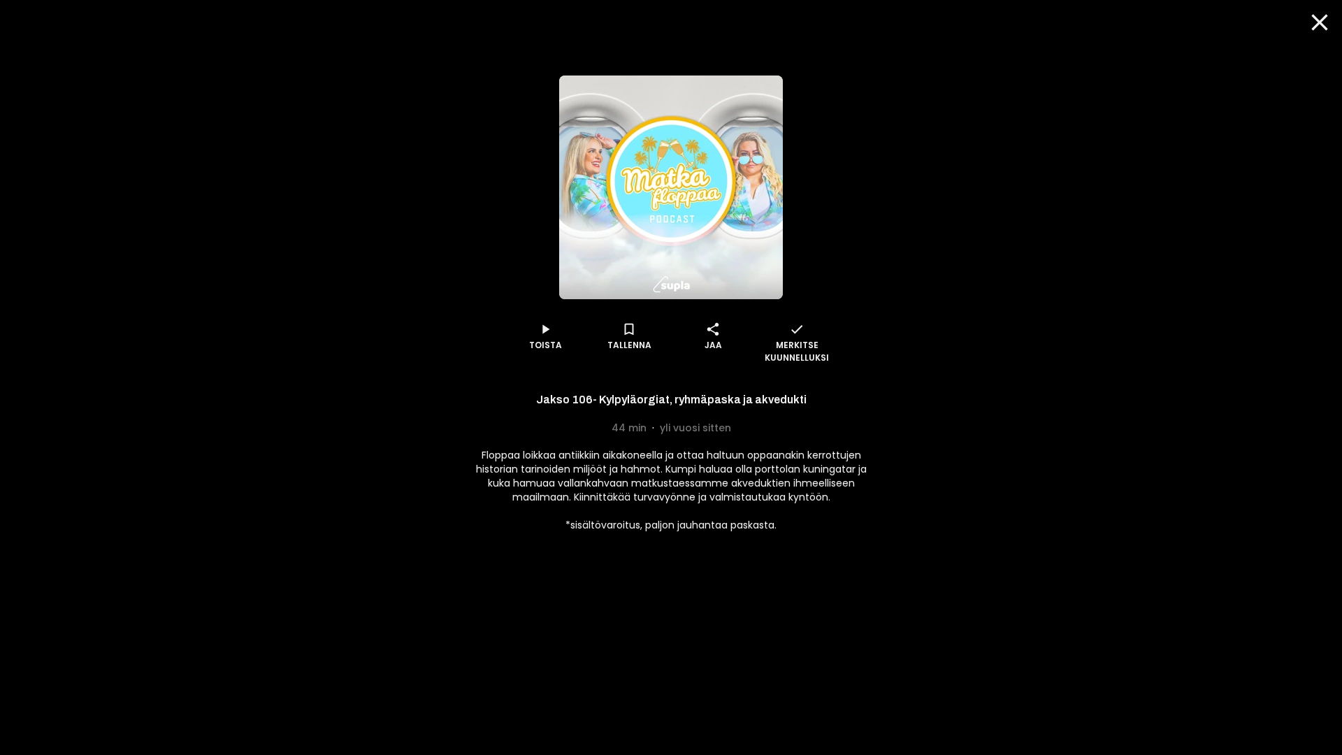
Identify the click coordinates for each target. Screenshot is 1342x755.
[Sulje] (1320, 22)
